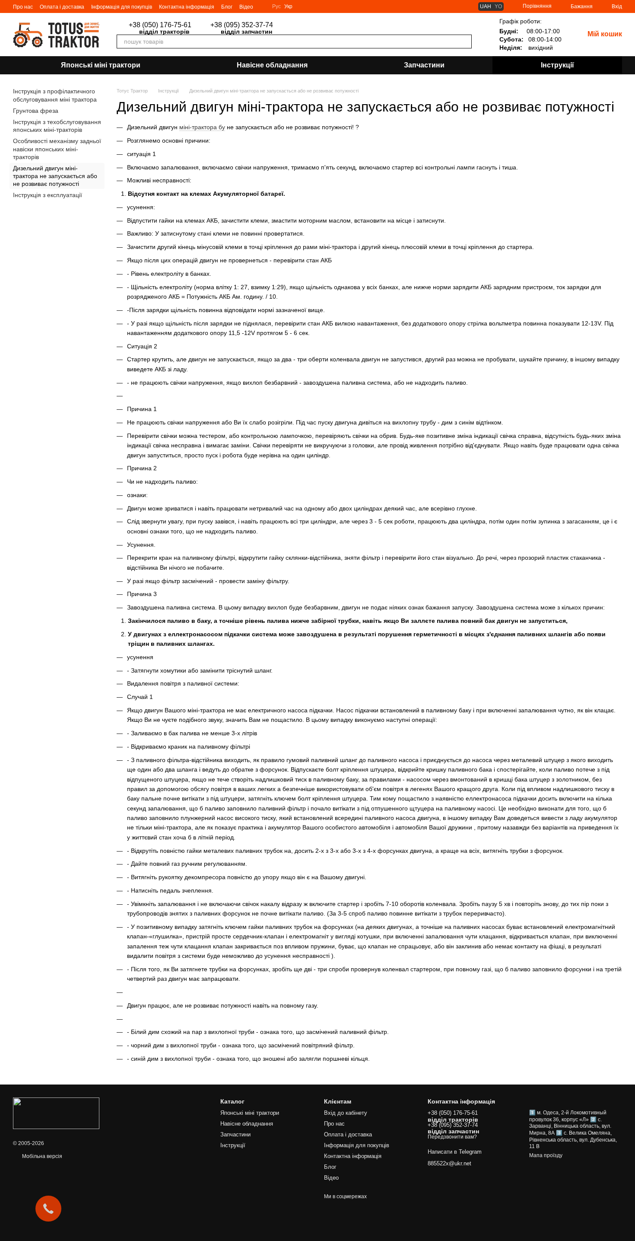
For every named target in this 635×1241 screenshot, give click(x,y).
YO (498, 6)
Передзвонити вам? (306, 25)
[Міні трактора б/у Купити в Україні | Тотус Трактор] (56, 1113)
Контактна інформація (186, 7)
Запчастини (424, 65)
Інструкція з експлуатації (47, 194)
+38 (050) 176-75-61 (160, 25)
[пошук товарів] (465, 41)
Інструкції (557, 65)
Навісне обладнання (272, 65)
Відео (246, 7)
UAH (485, 6)
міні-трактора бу (202, 127)
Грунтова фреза (35, 110)
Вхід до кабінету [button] (345, 1113)
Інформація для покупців (121, 7)
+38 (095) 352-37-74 (241, 25)
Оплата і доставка (62, 7)
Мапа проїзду (545, 1155)
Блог (226, 7)
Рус (276, 6)
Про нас (23, 7)
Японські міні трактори (100, 65)
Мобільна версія (41, 1156)
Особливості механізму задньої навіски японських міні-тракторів (57, 148)
